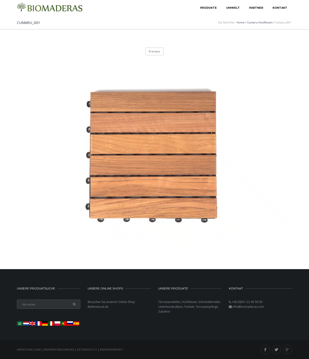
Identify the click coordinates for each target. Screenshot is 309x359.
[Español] (76, 323)
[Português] (64, 323)
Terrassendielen (169, 302)
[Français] (39, 323)
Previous (154, 51)
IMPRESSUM (25, 349)
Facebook (265, 349)
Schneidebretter (209, 302)
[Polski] (58, 323)
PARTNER (256, 7)
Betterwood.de (98, 307)
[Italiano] (51, 323)
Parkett (189, 307)
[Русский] (70, 323)
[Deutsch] (45, 323)
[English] (32, 323)
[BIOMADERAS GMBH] (49, 8)
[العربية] (20, 323)
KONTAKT (280, 7)
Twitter (276, 349)
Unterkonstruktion (170, 307)
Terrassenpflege (207, 307)
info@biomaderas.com (248, 307)
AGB (38, 349)
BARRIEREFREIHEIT (111, 349)
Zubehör (164, 311)
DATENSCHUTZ (87, 349)
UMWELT (233, 7)
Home (241, 22)
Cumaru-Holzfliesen (260, 22)
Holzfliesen (189, 302)
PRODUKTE (208, 7)
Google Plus (287, 349)
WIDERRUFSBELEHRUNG (59, 349)
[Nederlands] (26, 323)
